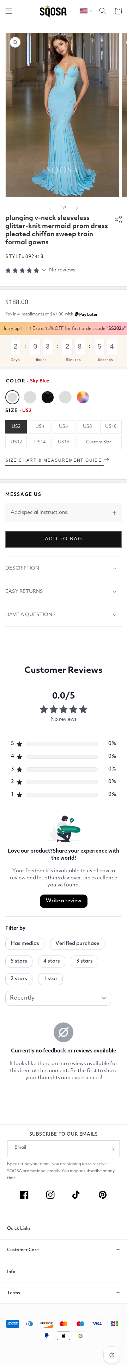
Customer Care (23, 1250)
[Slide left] (50, 208)
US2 (16, 426)
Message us (23, 494)
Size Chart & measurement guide (54, 460)
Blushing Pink (65, 397)
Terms (13, 1293)
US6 (63, 426)
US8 (87, 426)
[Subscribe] (112, 1149)
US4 (39, 426)
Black (48, 397)
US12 (16, 442)
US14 (40, 442)
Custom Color (83, 397)
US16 (63, 442)
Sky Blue (12, 397)
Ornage (30, 397)
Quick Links (19, 1228)
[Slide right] (77, 208)
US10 (110, 426)
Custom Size (99, 442)
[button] (9, 11)
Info (11, 1272)
